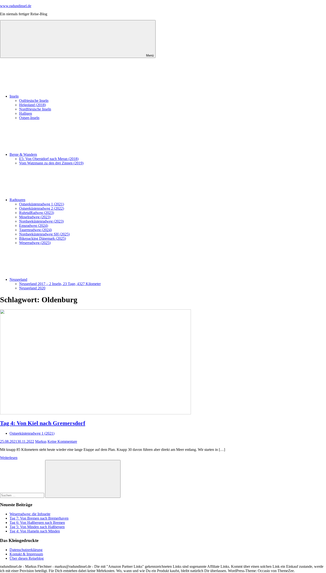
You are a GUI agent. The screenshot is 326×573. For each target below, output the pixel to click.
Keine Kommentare (62, 441)
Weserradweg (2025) (35, 243)
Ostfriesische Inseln (33, 101)
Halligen (25, 113)
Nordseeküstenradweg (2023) (41, 221)
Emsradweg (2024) (33, 226)
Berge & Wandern (23, 154)
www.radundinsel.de (15, 6)
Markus (41, 441)
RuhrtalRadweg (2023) (36, 213)
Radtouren (17, 200)
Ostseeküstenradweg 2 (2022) (41, 208)
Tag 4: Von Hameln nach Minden (35, 531)
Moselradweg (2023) (35, 217)
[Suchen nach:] (22, 495)
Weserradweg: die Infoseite (30, 514)
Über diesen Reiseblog (27, 558)
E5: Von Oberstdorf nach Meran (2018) (49, 159)
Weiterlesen (8, 458)
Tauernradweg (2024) (35, 230)
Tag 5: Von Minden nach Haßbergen (37, 527)
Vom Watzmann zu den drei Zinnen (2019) (51, 163)
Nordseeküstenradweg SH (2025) (44, 234)
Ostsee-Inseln (29, 118)
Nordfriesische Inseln (35, 109)
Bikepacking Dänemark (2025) (42, 238)
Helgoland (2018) (32, 105)
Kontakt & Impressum (26, 554)
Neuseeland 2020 (32, 288)
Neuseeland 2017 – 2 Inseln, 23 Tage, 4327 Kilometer (60, 284)
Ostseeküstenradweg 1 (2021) (41, 204)
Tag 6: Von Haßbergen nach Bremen (37, 523)
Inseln (14, 96)
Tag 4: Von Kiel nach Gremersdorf (42, 423)
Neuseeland (18, 279)
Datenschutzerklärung (26, 550)
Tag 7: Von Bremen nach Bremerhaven (39, 518)
